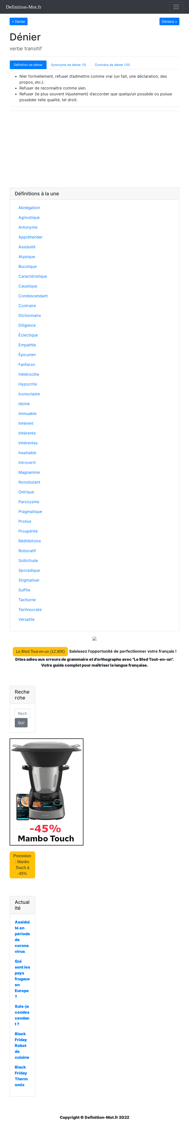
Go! (21, 722)
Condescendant (33, 295)
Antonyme (27, 227)
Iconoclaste (29, 393)
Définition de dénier (28, 65)
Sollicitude (28, 560)
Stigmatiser (29, 580)
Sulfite (24, 589)
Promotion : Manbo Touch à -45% (22, 865)
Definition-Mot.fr (23, 7)
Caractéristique (32, 276)
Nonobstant (29, 482)
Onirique (26, 491)
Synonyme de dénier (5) (68, 65)
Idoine (24, 403)
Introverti (27, 462)
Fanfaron (26, 364)
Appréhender (30, 237)
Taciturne (27, 599)
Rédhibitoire (29, 540)
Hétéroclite (28, 374)
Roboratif (27, 550)
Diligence (27, 325)
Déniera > (169, 21)
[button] (19, 21)
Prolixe (24, 521)
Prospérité (28, 531)
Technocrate (30, 609)
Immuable (27, 413)
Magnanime (29, 472)
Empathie (27, 344)
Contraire (27, 305)
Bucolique (27, 266)
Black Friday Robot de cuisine (22, 1045)
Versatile (26, 619)
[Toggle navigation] (176, 7)
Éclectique (28, 335)
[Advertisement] (94, 149)
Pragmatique (30, 511)
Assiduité (26, 246)
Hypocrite (27, 384)
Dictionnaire (29, 315)
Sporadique (29, 570)
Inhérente (27, 433)
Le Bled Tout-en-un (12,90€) (40, 651)
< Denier (18, 21)
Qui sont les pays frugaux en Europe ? (22, 979)
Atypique (26, 256)
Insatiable (27, 452)
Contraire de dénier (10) (112, 65)
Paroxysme (28, 501)
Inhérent (25, 423)
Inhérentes (28, 442)
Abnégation (29, 207)
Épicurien (27, 354)
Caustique (27, 286)
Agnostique (29, 217)
